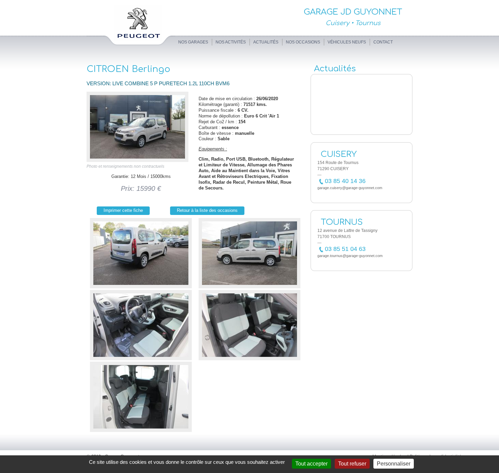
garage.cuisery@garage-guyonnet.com (349, 188)
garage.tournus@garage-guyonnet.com (350, 256)
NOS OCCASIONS (303, 42)
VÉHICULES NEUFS (347, 42)
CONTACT (383, 42)
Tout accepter (311, 464)
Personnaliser (393, 464)
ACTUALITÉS (265, 42)
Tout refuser (352, 464)
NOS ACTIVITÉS (231, 42)
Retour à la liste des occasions (207, 210)
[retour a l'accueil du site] (131, 46)
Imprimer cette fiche (123, 210)
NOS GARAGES (193, 42)
